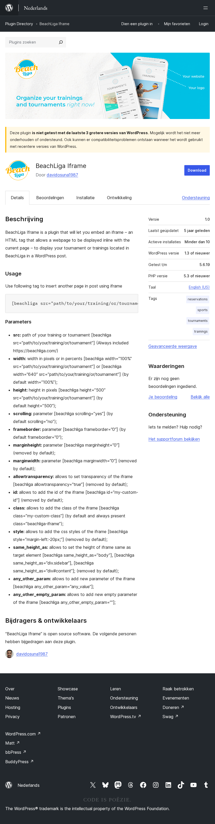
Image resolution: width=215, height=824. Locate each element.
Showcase (68, 688)
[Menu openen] (206, 8)
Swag (171, 716)
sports (202, 310)
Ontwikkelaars (123, 707)
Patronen (67, 716)
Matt (12, 743)
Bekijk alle (200, 396)
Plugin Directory (19, 23)
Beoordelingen (50, 197)
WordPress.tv (125, 716)
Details (17, 197)
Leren (115, 688)
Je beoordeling (162, 396)
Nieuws (12, 698)
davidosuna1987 (62, 174)
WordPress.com (23, 733)
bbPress (15, 752)
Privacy (12, 716)
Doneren (173, 707)
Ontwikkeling (119, 197)
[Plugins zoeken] (61, 42)
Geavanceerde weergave (172, 346)
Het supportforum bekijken (174, 439)
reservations (198, 299)
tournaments (198, 321)
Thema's (66, 698)
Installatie (85, 197)
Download (197, 170)
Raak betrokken (178, 688)
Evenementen (176, 698)
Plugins (64, 707)
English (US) (199, 287)
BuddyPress (19, 761)
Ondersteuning (196, 197)
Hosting (12, 707)
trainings (201, 331)
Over (9, 688)
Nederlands (29, 785)
